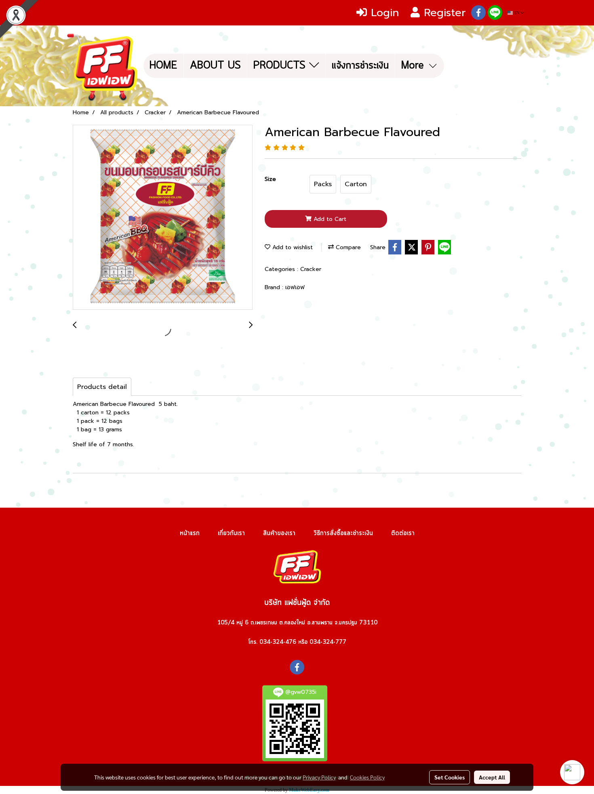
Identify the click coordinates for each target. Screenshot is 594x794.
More (414, 65)
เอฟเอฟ (295, 287)
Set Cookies (449, 777)
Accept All (492, 777)
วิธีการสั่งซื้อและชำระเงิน (343, 533)
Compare (347, 247)
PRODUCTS (281, 65)
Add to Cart (329, 219)
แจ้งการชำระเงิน (360, 65)
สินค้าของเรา (279, 533)
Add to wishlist (291, 247)
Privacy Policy (319, 777)
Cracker (310, 269)
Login (383, 13)
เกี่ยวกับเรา (231, 533)
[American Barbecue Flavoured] (162, 217)
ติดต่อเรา (403, 533)
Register (443, 13)
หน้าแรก (190, 533)
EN (516, 13)
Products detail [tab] (102, 387)
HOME (163, 65)
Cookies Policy (367, 777)
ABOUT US (215, 65)
